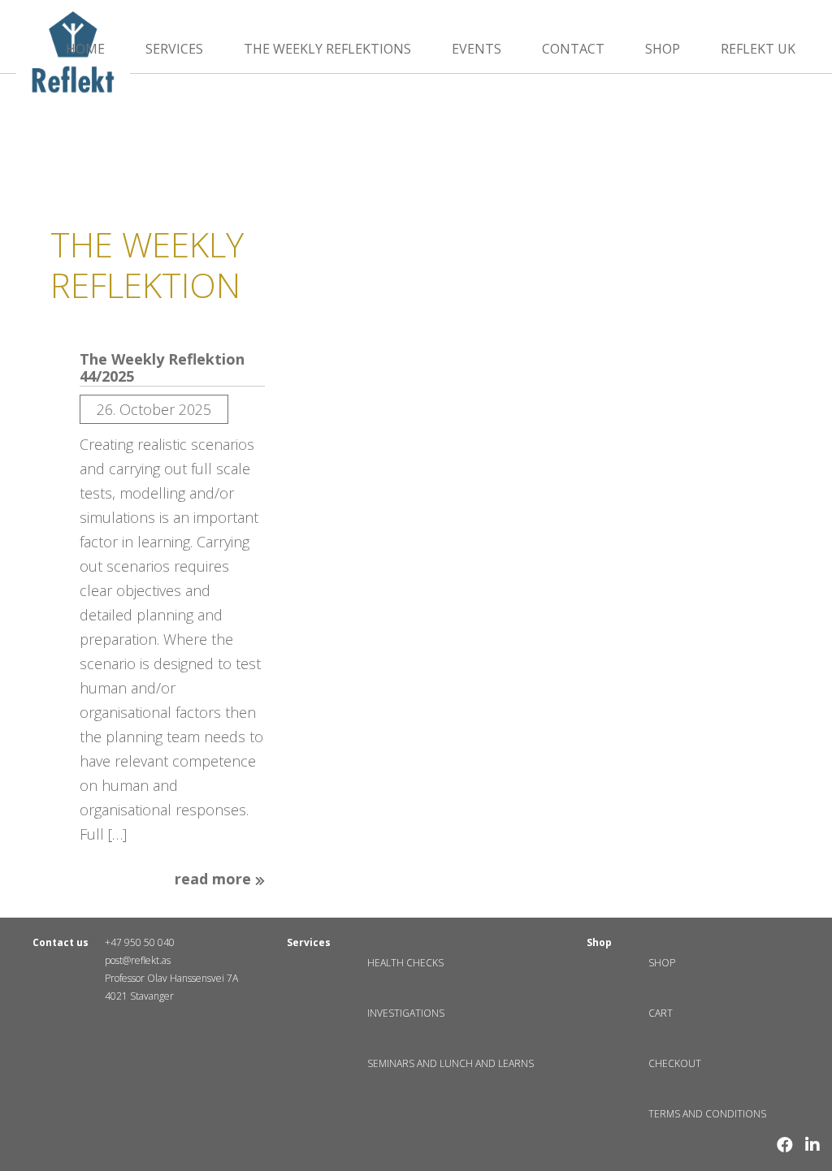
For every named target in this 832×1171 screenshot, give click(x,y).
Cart (660, 1013)
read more (215, 879)
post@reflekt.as (138, 960)
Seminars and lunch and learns (450, 1063)
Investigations (405, 1013)
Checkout (674, 1063)
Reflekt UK (758, 49)
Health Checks (405, 963)
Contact (573, 49)
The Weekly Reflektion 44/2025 (162, 368)
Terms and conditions (707, 1114)
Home (85, 49)
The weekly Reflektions (327, 49)
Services (174, 49)
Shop (662, 49)
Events (476, 49)
